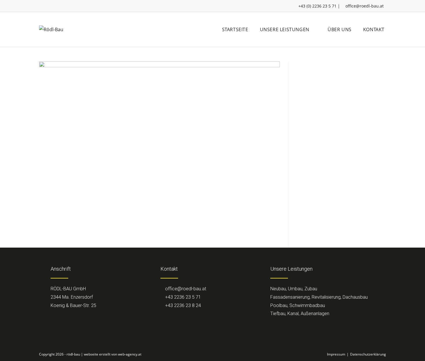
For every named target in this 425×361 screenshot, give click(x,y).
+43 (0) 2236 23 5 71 (317, 6)
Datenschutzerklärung (368, 354)
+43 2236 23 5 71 (182, 297)
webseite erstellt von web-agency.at (112, 354)
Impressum (336, 354)
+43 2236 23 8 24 (182, 305)
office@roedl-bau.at (364, 6)
